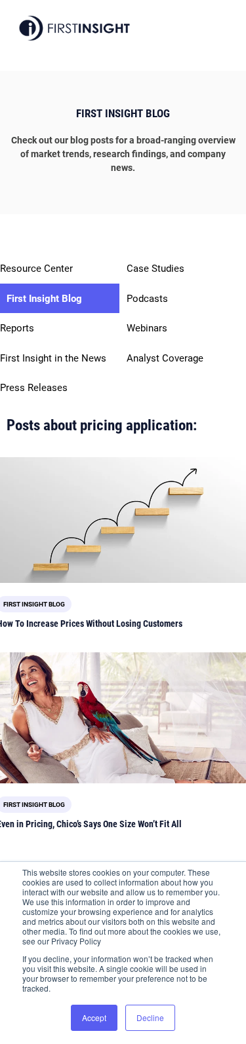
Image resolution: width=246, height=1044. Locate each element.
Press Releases (34, 388)
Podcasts (147, 299)
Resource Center (36, 268)
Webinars (147, 328)
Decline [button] (150, 1017)
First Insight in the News (53, 358)
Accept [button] (94, 1017)
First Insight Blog (44, 299)
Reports (17, 328)
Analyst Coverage (165, 358)
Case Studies (155, 268)
